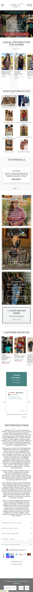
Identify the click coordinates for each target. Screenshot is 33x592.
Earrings (16, 263)
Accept (21, 588)
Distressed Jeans (16, 293)
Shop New (9, 34)
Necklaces (16, 259)
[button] (4, 402)
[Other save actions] (14, 588)
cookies (16, 581)
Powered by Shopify (16, 564)
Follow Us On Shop (11, 544)
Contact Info (8, 539)
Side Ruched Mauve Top (16, 214)
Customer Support (10, 533)
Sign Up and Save (10, 528)
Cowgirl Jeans (16, 298)
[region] (16, 402)
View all (16, 49)
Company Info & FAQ (11, 523)
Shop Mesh (23, 34)
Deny (27, 588)
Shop (16, 219)
